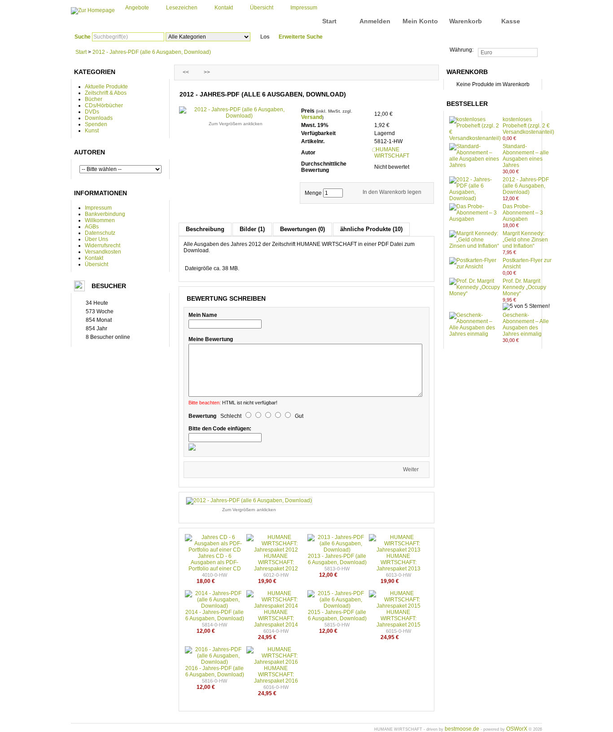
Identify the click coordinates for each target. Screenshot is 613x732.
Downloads (99, 118)
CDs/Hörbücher (104, 105)
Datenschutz (100, 233)
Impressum (303, 7)
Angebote (137, 7)
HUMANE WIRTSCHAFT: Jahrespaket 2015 (398, 618)
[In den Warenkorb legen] (525, 138)
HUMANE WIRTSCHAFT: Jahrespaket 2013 (398, 562)
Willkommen (100, 220)
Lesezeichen (181, 7)
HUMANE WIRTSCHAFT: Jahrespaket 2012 (276, 562)
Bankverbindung (105, 214)
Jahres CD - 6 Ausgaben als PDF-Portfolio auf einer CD (214, 562)
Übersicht (261, 7)
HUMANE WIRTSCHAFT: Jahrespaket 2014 (276, 618)
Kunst (92, 130)
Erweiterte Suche (301, 37)
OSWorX (516, 729)
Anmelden (374, 21)
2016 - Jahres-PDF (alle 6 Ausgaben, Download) (214, 671)
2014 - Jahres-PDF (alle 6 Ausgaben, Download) (214, 615)
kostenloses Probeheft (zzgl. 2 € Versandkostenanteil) (528, 125)
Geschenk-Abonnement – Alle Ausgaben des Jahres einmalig (526, 324)
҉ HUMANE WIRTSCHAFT (391, 152)
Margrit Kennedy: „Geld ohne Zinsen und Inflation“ (525, 239)
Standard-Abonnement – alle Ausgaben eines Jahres (526, 155)
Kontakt (224, 7)
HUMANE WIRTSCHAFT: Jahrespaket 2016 (276, 674)
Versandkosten (103, 252)
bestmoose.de (462, 729)
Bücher (93, 99)
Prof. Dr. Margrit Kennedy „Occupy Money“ (524, 287)
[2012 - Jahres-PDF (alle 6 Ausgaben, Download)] (249, 500)
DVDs (92, 112)
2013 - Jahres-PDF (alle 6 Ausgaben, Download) (337, 559)
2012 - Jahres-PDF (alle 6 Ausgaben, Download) (151, 52)
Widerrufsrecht (102, 245)
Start (329, 21)
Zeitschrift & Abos (106, 93)
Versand (311, 117)
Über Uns (96, 239)
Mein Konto (420, 21)
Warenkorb (465, 21)
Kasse (510, 21)
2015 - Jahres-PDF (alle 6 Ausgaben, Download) (337, 615)
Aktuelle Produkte (106, 86)
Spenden (96, 124)
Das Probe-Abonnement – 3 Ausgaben (523, 212)
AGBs (92, 227)
